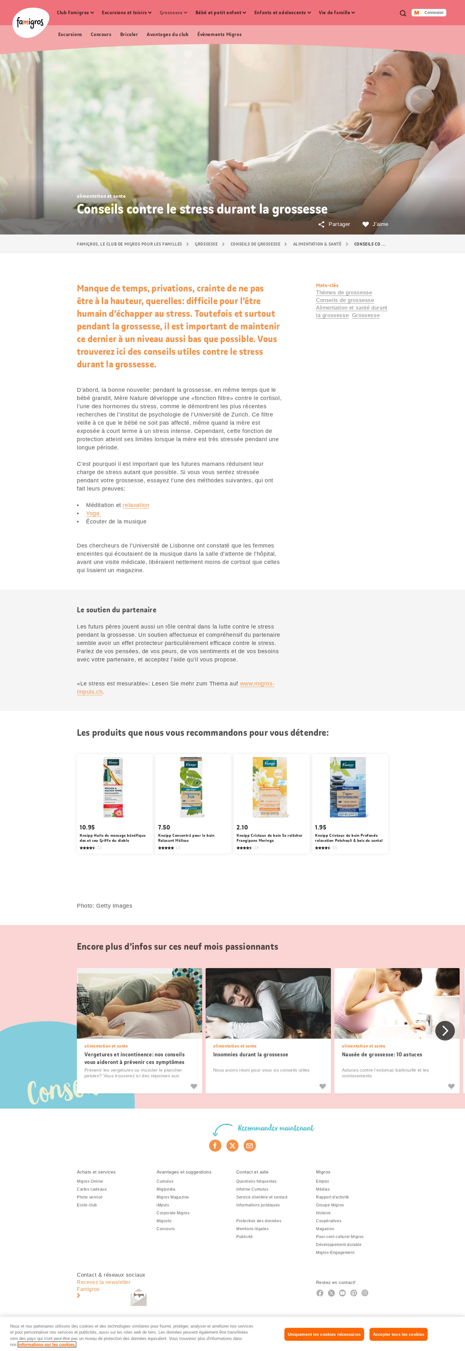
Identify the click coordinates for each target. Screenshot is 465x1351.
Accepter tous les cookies (398, 1334)
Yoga (93, 513)
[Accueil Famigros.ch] (30, 23)
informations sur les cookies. (47, 1344)
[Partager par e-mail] (250, 1146)
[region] (232, 1334)
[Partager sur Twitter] (232, 1146)
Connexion (434, 12)
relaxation (136, 505)
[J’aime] (194, 1086)
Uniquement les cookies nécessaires (324, 1334)
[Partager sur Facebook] (215, 1146)
